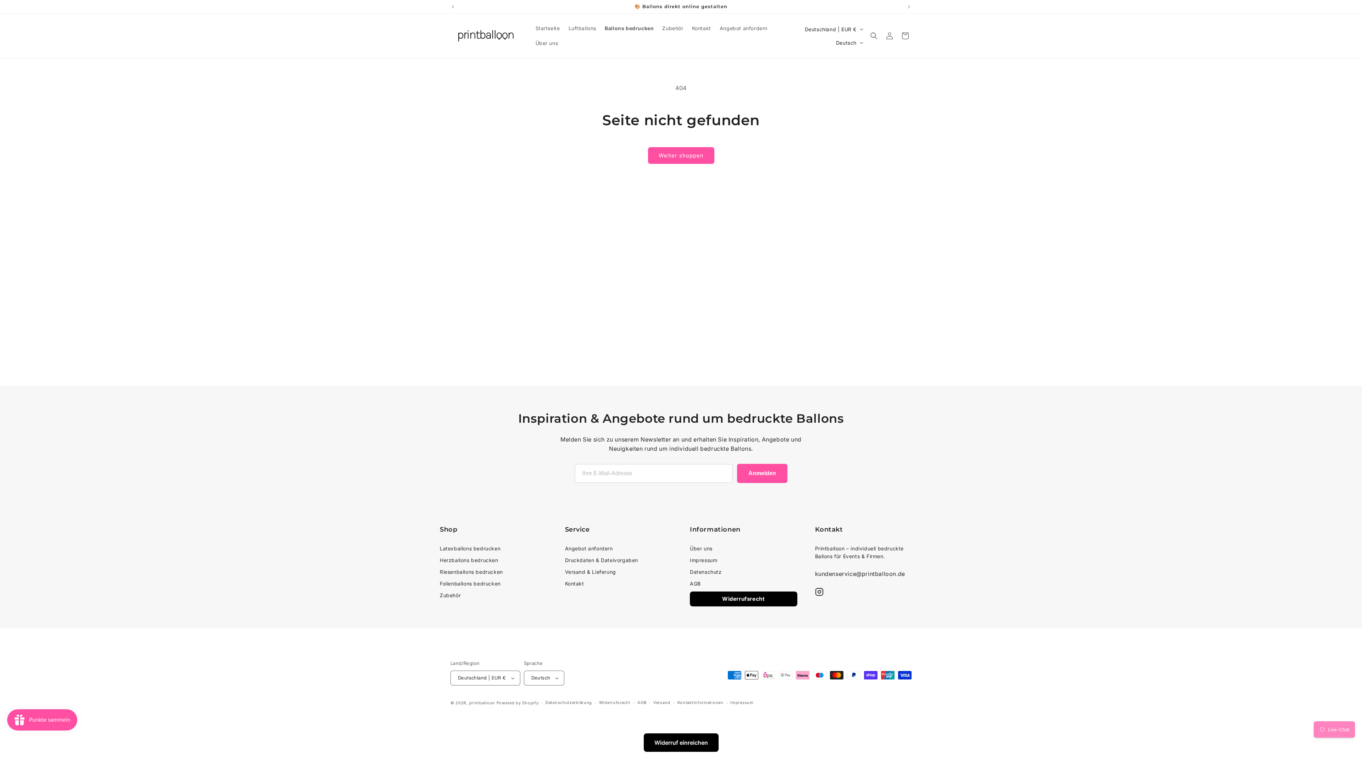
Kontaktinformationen (700, 702)
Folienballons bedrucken (470, 584)
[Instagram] (819, 592)
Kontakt (574, 584)
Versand (661, 702)
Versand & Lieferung (590, 572)
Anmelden (762, 473)
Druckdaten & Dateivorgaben (601, 560)
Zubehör (450, 595)
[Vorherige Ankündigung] (453, 6)
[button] (874, 36)
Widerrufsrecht (743, 598)
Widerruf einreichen (681, 742)
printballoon (482, 702)
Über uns (701, 548)
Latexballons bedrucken (470, 548)
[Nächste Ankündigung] (909, 6)
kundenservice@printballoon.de (860, 573)
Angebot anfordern (589, 548)
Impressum (703, 560)
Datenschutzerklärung (569, 702)
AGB (695, 584)
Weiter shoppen (681, 155)
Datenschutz (706, 572)
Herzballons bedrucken (469, 560)
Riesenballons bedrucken (471, 572)
